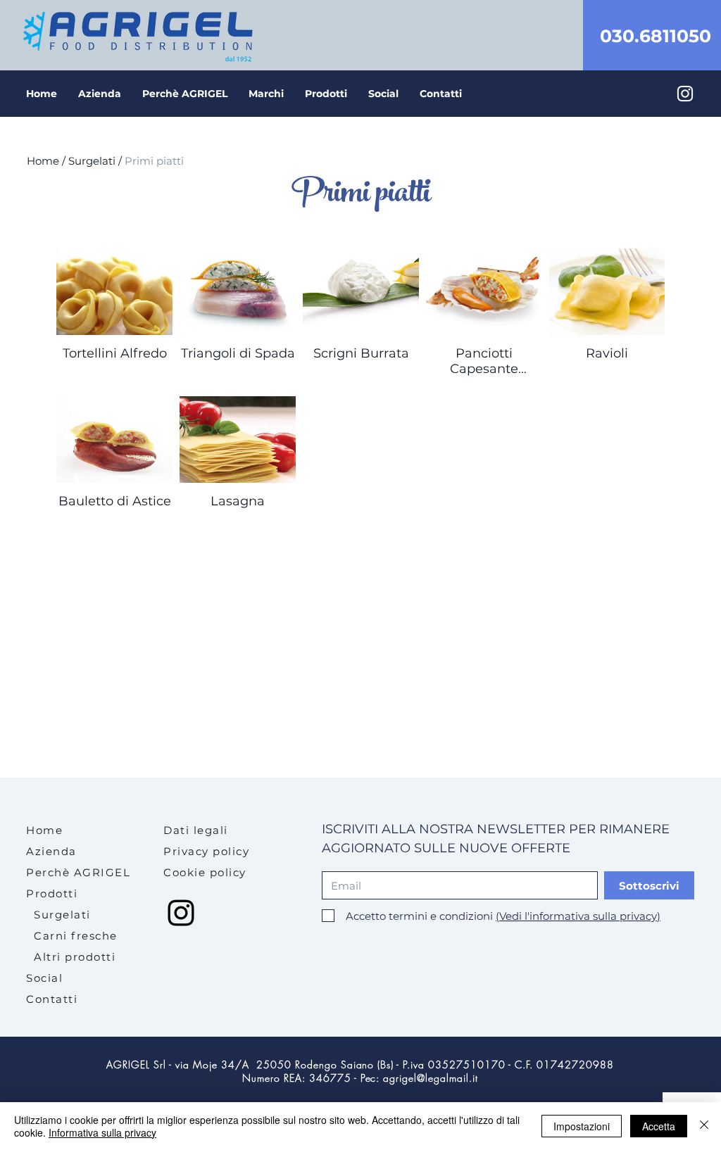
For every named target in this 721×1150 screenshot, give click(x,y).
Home (43, 161)
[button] (326, 94)
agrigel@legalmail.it (430, 1078)
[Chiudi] (704, 1126)
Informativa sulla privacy (102, 1132)
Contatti (51, 999)
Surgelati (93, 161)
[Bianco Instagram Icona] (685, 93)
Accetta (658, 1126)
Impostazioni (581, 1126)
